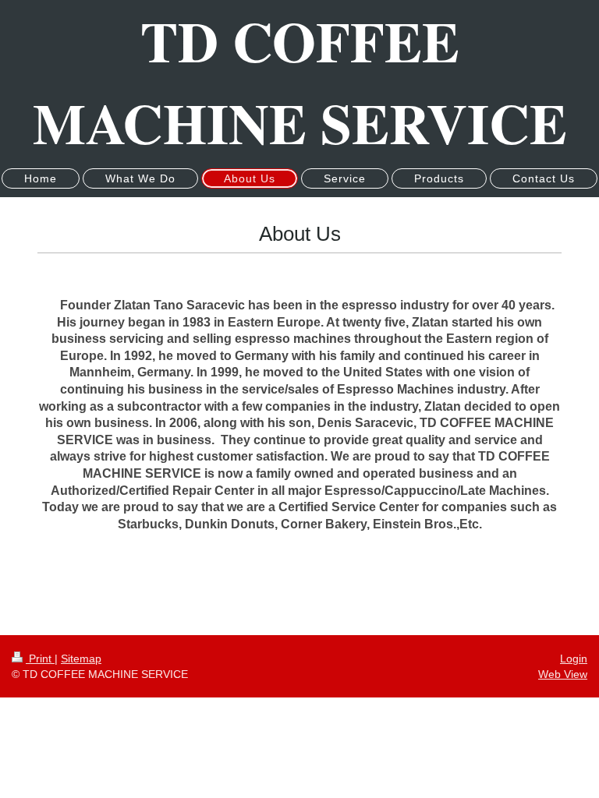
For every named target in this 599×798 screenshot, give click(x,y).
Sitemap (81, 658)
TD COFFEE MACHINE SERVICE (300, 82)
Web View (562, 674)
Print (40, 658)
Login (573, 658)
